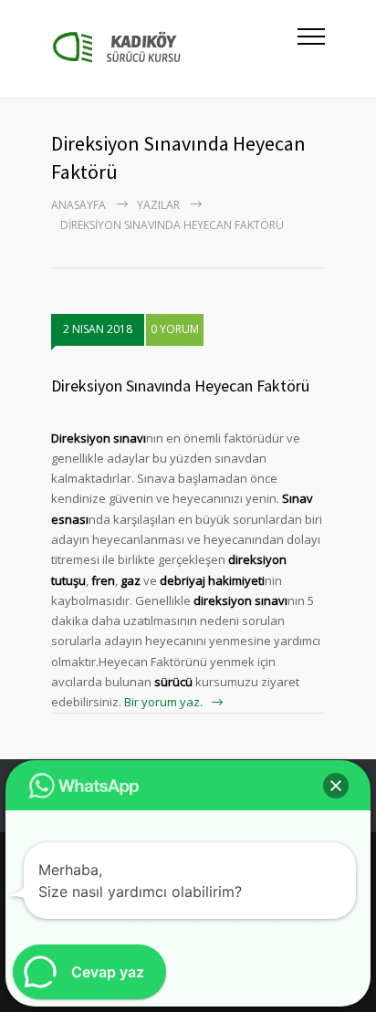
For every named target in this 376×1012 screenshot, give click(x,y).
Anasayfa (78, 205)
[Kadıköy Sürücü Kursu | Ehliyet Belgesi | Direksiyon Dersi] (174, 48)
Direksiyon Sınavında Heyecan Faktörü (180, 385)
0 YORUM (175, 329)
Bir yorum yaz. (163, 702)
